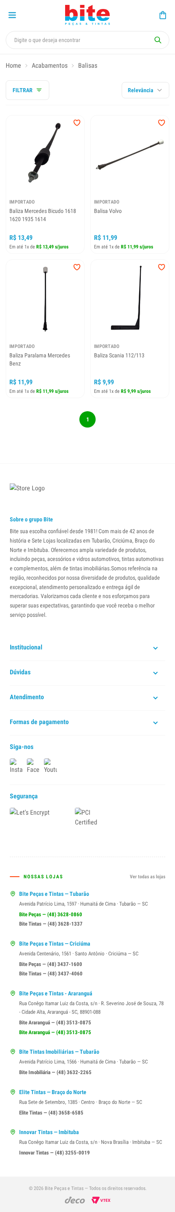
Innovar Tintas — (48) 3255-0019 (54, 1153)
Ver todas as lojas (147, 877)
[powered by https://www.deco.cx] (75, 1199)
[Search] (158, 40)
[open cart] (162, 15)
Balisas (87, 65)
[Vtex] (101, 1200)
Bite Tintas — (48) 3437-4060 (51, 973)
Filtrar (23, 90)
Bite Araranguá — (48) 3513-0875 (55, 1022)
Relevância (140, 90)
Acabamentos (50, 65)
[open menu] (12, 15)
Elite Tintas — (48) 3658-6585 (51, 1113)
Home (13, 65)
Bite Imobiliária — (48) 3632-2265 (55, 1072)
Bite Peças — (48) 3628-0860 (50, 914)
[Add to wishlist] (77, 123)
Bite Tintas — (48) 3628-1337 (51, 924)
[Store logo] (87, 15)
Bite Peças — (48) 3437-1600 (50, 964)
